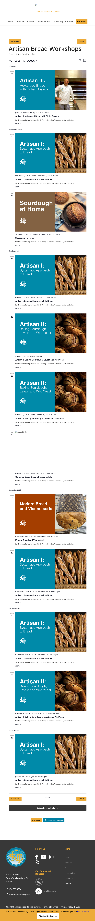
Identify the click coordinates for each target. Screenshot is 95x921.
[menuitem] (10, 21)
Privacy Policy (67, 907)
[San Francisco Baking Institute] (47, 11)
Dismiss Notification (48, 916)
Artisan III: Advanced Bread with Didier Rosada (37, 116)
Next (82, 41)
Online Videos (70, 873)
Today (47, 798)
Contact (68, 884)
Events (11, 54)
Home (67, 857)
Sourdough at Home (24, 237)
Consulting (69, 878)
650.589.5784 (15, 889)
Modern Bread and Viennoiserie (30, 540)
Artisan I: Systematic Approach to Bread (34, 179)
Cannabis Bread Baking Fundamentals (33, 476)
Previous (15, 41)
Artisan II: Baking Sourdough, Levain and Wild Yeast (39, 359)
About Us (68, 862)
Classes (68, 868)
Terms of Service (50, 907)
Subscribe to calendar (46, 808)
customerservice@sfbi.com (21, 894)
